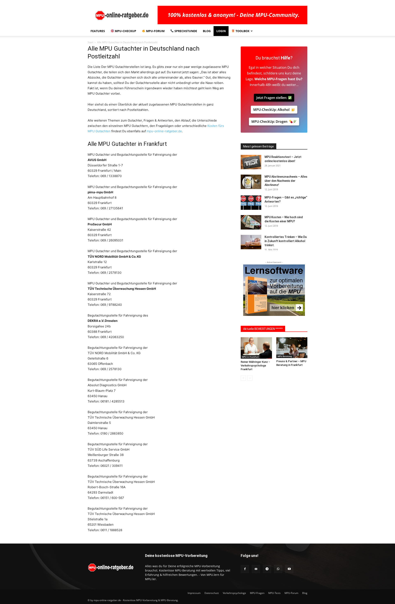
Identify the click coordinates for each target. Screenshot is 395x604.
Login (221, 31)
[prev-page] (243, 378)
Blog (207, 31)
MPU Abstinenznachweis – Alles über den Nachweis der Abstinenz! (286, 181)
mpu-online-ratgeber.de (164, 131)
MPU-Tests (274, 593)
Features (98, 31)
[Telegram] (267, 569)
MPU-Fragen (277, 79)
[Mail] (256, 569)
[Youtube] (289, 569)
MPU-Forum (155, 31)
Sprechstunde (185, 31)
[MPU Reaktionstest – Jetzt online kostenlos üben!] (251, 162)
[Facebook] (245, 569)
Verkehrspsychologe (234, 593)
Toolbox (242, 31)
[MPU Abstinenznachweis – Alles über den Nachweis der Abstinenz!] (251, 182)
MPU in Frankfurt (250, 356)
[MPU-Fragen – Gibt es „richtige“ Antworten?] (251, 202)
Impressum (194, 593)
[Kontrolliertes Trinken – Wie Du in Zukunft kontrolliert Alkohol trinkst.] (251, 242)
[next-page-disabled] (249, 378)
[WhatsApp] (278, 569)
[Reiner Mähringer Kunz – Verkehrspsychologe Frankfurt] (256, 348)
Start (90, 42)
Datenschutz (211, 593)
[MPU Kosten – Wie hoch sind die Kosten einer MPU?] (251, 222)
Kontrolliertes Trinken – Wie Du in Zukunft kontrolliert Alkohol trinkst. (286, 241)
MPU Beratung (285, 356)
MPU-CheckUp (125, 31)
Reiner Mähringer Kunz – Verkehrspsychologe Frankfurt (255, 365)
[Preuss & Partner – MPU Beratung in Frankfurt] (292, 347)
